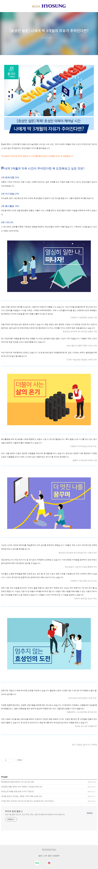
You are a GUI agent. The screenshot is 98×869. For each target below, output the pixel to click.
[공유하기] (8, 760)
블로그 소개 (42, 856)
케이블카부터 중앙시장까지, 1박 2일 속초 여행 (17, 782)
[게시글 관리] (11, 760)
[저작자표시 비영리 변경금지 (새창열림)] (27, 760)
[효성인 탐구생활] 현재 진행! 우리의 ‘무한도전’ (17, 791)
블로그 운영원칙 (54, 856)
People (44, 38)
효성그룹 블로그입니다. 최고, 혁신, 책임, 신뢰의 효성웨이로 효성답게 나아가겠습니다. (35, 814)
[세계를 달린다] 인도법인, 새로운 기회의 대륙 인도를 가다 (21, 796)
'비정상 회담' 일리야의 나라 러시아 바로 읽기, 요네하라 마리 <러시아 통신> (27, 801)
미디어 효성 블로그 (14, 811)
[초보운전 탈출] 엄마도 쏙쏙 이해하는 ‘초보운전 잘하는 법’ (21, 786)
